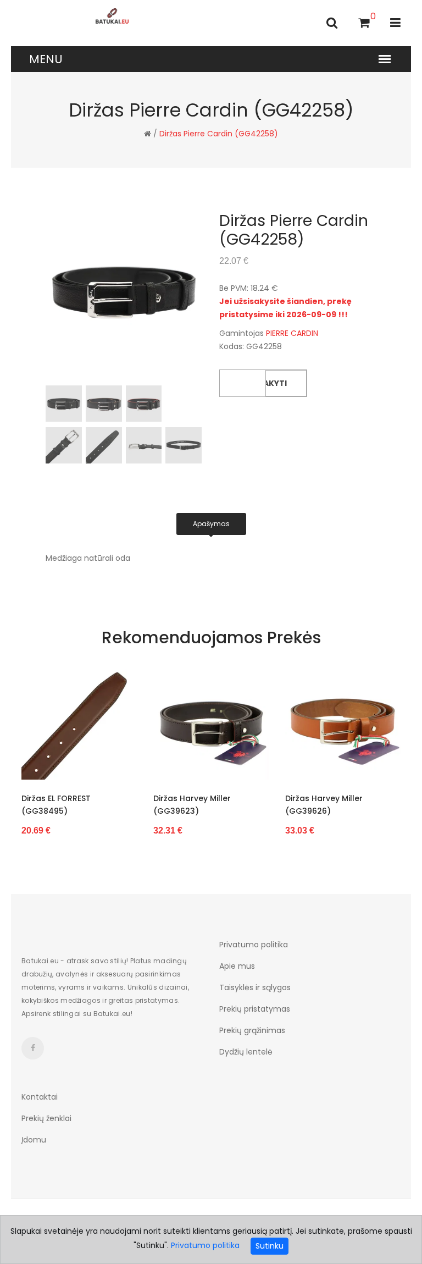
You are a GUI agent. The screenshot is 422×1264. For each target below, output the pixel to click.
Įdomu (33, 1139)
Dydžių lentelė (246, 1051)
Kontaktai (39, 1096)
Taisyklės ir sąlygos (255, 987)
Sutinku (270, 1245)
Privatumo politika (253, 944)
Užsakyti (267, 383)
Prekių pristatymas (254, 1008)
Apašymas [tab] (211, 523)
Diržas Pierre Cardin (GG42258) (218, 133)
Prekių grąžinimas (252, 1030)
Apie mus (237, 966)
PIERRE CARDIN (292, 333)
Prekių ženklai (46, 1118)
